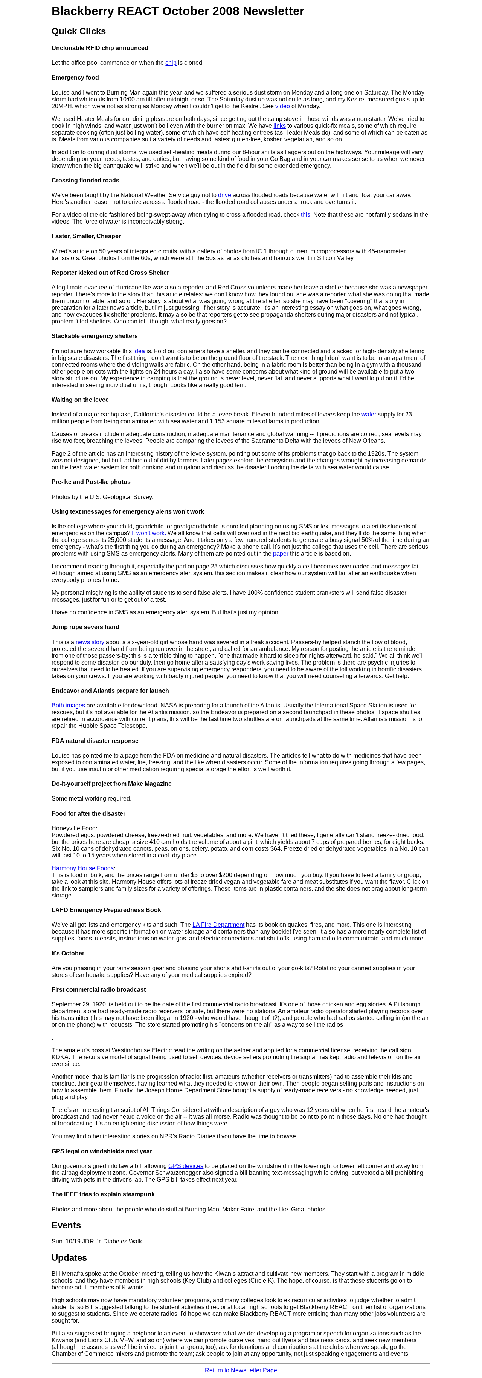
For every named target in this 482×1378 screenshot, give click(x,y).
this (305, 214)
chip (171, 63)
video (282, 106)
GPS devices (185, 1166)
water (369, 414)
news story (90, 642)
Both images (68, 705)
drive (224, 195)
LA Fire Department (218, 925)
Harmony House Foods (83, 868)
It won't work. (149, 533)
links (279, 125)
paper (280, 553)
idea (139, 351)
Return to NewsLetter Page (241, 1370)
